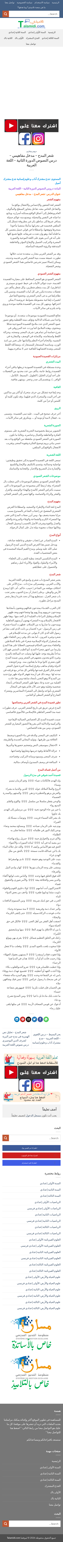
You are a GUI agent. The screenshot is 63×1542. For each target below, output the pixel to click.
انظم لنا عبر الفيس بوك (29, 1148)
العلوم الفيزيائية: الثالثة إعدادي (45, 1264)
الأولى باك (19, 38)
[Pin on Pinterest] (22, 1019)
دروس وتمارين (31, 151)
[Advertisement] (31, 79)
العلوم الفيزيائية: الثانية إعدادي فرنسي (41, 1258)
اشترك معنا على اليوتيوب (29, 1155)
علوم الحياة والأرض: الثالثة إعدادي (43, 1301)
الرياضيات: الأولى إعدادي (48, 1201)
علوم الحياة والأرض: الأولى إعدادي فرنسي (39, 1283)
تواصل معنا (10, 2)
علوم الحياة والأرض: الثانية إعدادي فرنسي (39, 1295)
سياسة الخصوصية (24, 2)
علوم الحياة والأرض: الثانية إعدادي (43, 1289)
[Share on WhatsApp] (46, 1019)
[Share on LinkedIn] (17, 1019)
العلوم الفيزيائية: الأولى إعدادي (45, 1239)
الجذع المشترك (32, 38)
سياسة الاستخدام (42, 2)
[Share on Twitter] (34, 1019)
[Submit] (5, 14)
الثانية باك (8, 38)
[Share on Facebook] (40, 1019)
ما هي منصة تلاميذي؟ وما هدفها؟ (31, 7)
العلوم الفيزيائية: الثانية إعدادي (45, 1251)
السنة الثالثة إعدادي (50, 38)
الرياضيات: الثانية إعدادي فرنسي (44, 1220)
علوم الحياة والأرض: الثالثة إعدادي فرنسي (39, 1308)
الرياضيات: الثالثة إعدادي (48, 1226)
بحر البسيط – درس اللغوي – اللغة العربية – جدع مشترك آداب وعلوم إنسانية (46, 1038)
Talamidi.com (13, 1537)
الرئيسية (55, 2)
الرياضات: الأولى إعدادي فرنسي (44, 1208)
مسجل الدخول (33, 1115)
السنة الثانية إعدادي (17, 32)
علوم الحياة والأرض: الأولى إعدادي (43, 1276)
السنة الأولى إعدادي (37, 32)
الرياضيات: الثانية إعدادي (48, 1214)
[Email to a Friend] (28, 1019)
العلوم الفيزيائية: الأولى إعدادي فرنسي (41, 1245)
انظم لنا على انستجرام (29, 1163)
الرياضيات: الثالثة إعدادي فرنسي (43, 1233)
